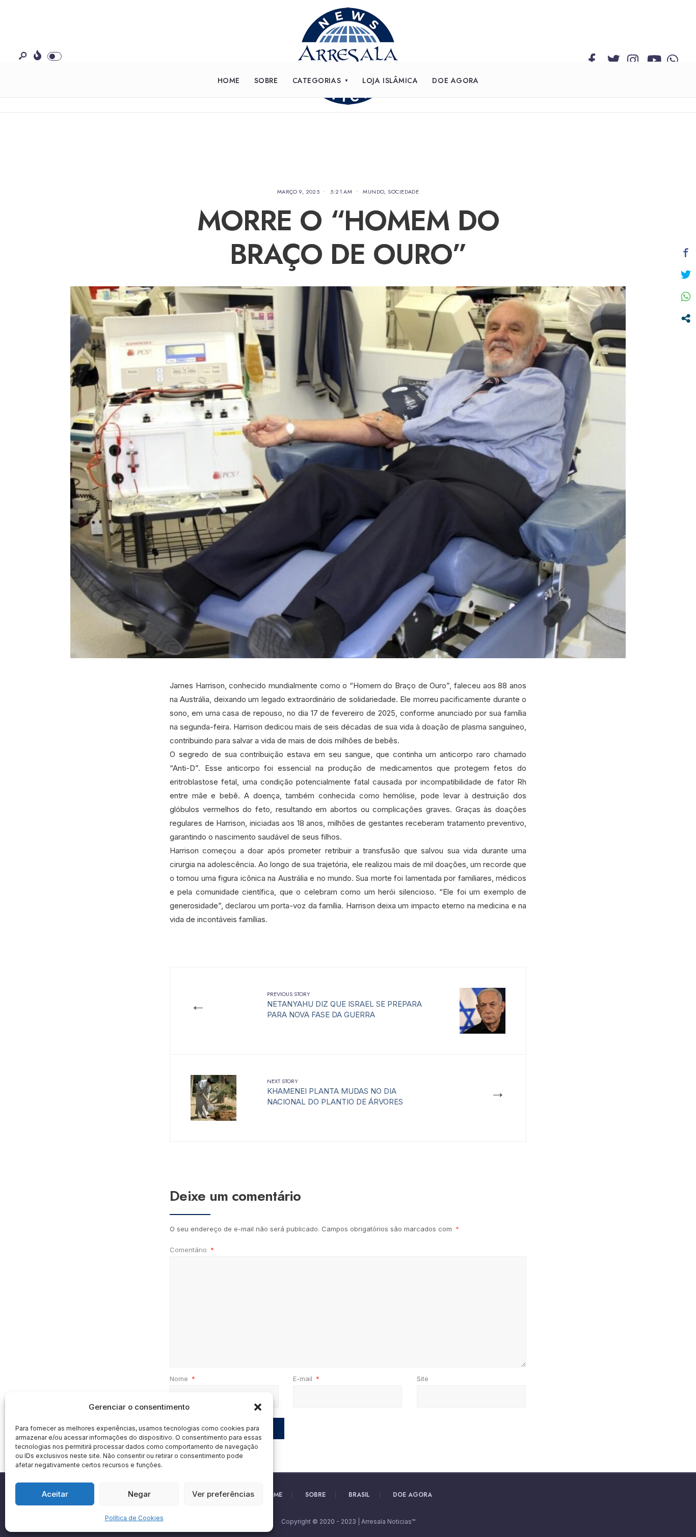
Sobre (266, 80)
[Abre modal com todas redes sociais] (686, 318)
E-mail (306, 1378)
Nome (182, 1378)
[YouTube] (651, 57)
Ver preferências (223, 1494)
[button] (258, 1407)
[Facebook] (591, 57)
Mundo (373, 191)
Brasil (359, 1494)
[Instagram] (631, 57)
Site (423, 1378)
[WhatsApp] (671, 57)
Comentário (192, 1250)
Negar (139, 1494)
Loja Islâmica (390, 80)
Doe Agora (455, 80)
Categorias (316, 80)
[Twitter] (611, 57)
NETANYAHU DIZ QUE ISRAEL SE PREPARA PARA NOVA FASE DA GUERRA (344, 1004)
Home (229, 80)
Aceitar (55, 1494)
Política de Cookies (134, 1518)
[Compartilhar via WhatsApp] (686, 296)
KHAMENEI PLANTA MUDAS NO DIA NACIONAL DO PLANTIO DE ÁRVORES (335, 1092)
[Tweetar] (686, 274)
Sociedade (403, 191)
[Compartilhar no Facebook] (686, 252)
